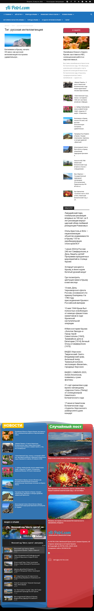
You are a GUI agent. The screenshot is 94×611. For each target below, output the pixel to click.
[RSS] (78, 1)
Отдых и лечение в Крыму (51, 20)
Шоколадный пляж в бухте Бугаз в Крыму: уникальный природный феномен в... (81, 151)
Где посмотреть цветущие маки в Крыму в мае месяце (76, 280)
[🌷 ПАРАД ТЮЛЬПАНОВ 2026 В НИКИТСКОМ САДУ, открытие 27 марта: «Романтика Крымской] (67, 109)
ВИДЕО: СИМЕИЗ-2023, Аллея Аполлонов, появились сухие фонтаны (76, 376)
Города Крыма (32, 20)
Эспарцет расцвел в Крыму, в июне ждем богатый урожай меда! (75, 269)
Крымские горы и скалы (49, 14)
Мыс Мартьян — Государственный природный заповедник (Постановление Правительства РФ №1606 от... (80, 180)
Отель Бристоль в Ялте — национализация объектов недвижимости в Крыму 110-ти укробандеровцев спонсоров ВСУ (77, 237)
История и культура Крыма (13, 20)
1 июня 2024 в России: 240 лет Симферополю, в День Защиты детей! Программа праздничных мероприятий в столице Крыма (77, 255)
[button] (91, 14)
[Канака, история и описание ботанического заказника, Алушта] (70, 507)
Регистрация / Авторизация (55, 1)
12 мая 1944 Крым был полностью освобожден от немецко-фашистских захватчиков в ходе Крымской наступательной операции (76, 316)
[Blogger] (67, 1)
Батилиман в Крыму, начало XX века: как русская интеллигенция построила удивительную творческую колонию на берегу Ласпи (30, 482)
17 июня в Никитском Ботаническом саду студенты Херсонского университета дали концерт (76, 408)
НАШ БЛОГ (69, 208)
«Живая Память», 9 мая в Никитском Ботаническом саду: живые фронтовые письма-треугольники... (81, 86)
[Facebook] (71, 1)
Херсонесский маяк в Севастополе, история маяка (68, 458)
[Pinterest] (75, 1)
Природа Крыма (31, 14)
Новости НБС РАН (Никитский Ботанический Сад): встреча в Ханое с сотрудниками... (80, 165)
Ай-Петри (18, 14)
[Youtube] (90, 1)
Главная (8, 14)
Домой (7, 26)
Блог (67, 20)
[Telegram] (82, 1)
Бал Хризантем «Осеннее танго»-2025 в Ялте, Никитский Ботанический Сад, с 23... (81, 196)
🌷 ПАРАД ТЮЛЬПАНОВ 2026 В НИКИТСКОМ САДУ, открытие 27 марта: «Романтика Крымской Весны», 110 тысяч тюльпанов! (29, 469)
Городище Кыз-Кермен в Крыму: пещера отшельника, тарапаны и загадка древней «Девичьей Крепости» (29, 493)
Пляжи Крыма (67, 14)
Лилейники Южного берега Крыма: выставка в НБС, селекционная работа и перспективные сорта (30, 433)
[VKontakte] (86, 1)
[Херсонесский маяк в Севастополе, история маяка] (70, 444)
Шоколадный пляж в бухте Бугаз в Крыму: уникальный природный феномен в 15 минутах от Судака (30, 505)
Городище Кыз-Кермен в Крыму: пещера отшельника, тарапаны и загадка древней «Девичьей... (81, 138)
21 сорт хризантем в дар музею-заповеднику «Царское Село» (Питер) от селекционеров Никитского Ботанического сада (76, 391)
